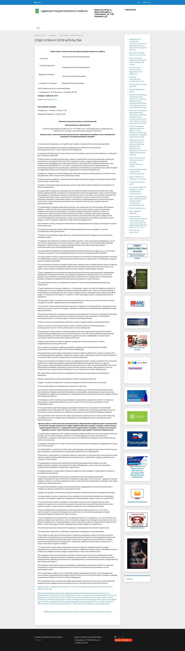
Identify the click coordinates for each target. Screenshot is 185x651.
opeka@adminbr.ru (50, 99)
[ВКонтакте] (115, 637)
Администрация (40, 35)
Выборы (130, 579)
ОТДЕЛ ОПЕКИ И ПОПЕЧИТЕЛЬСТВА (71, 35)
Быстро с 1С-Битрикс (122, 640)
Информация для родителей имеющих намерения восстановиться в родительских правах (77, 612)
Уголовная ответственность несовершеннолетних (136, 79)
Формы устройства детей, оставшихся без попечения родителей (137, 172)
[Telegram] (119, 637)
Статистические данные (137, 208)
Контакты (38, 640)
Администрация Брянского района (64, 11)
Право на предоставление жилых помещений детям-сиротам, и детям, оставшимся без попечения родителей (138, 201)
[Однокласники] (123, 637)
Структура (52, 35)
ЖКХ (38, 28)
